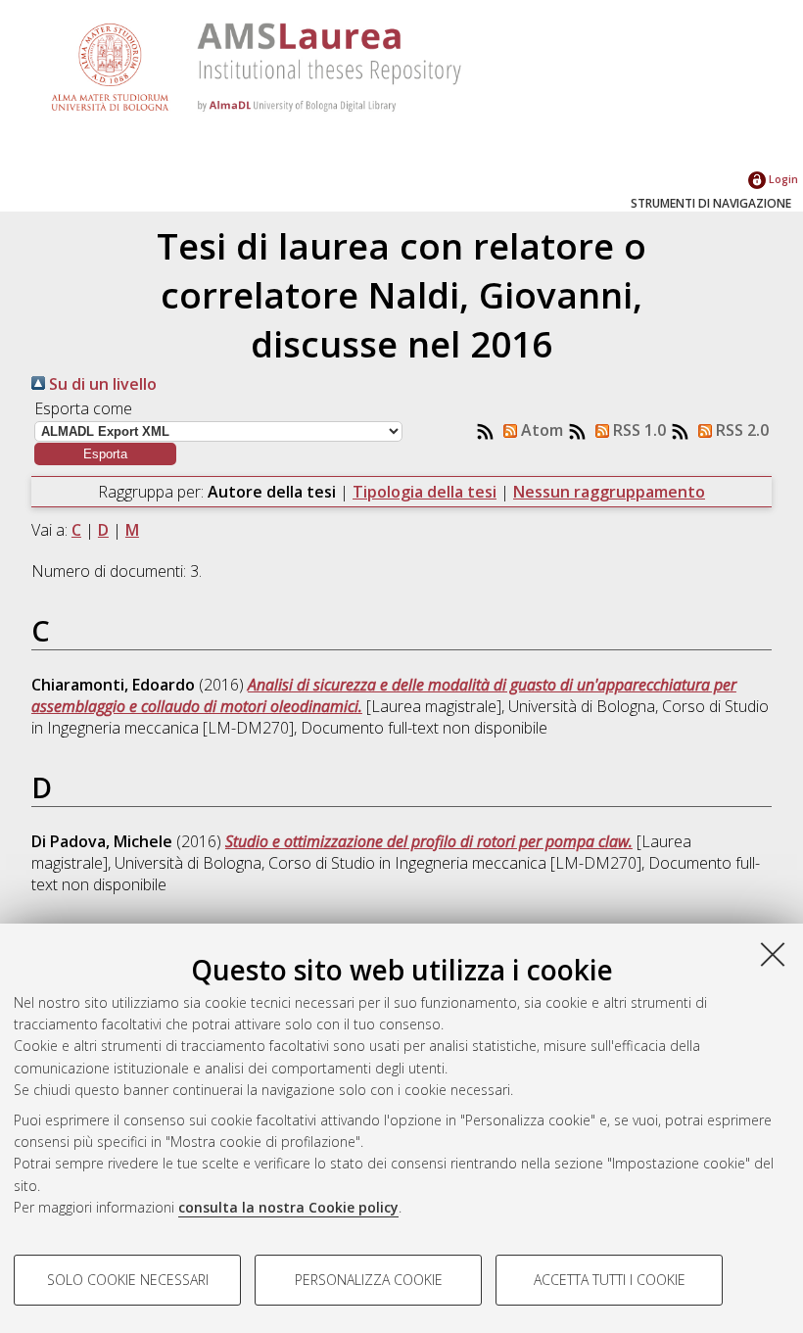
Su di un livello (101, 384)
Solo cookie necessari (128, 1279)
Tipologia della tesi (424, 491)
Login (782, 178)
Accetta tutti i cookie (609, 1279)
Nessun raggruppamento (609, 491)
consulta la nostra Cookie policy (288, 1207)
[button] (105, 454)
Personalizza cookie (369, 1279)
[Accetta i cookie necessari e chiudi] (772, 954)
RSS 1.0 (637, 430)
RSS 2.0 (740, 430)
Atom (540, 430)
